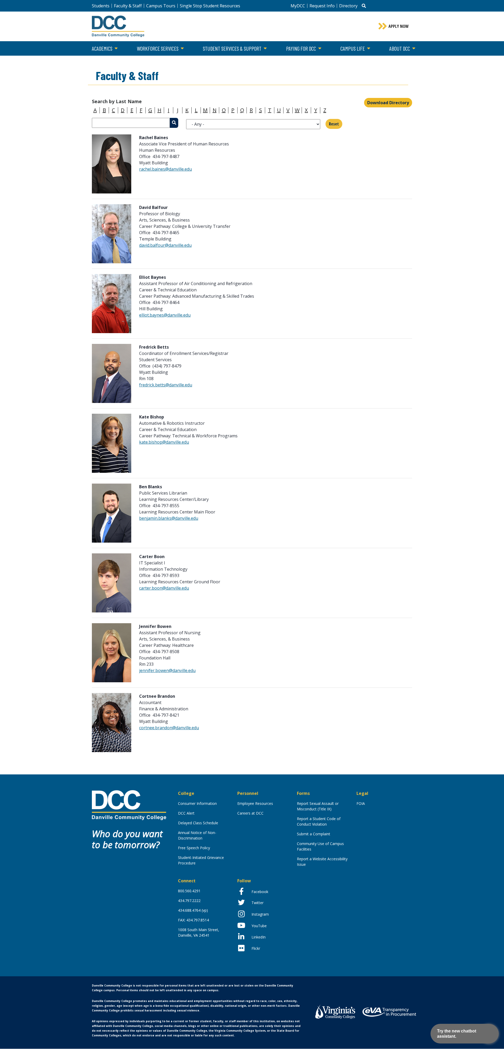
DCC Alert (186, 813)
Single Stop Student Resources (210, 6)
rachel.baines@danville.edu (165, 169)
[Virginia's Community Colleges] (335, 1011)
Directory (348, 6)
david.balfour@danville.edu (165, 245)
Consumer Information (197, 803)
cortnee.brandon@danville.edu (169, 728)
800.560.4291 (189, 890)
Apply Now (398, 26)
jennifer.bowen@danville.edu (167, 670)
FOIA (360, 803)
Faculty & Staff (128, 6)
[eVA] (389, 1012)
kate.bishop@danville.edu (164, 442)
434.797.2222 (189, 900)
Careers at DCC (250, 813)
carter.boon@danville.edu (164, 588)
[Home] (129, 805)
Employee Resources (255, 803)
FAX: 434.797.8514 (193, 919)
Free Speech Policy (194, 847)
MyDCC (298, 6)
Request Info (322, 6)
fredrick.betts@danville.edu (165, 385)
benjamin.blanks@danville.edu (168, 518)
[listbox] (253, 124)
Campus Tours (160, 6)
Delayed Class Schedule (198, 822)
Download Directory (388, 103)
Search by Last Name (117, 101)
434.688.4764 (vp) (193, 910)
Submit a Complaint (313, 833)
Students (100, 6)
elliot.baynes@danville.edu (165, 315)
